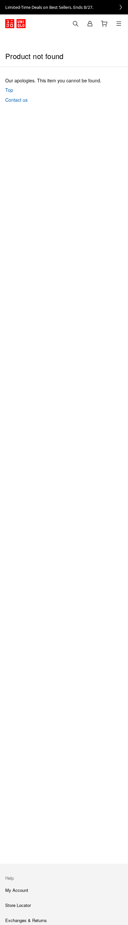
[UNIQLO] (15, 23)
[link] (64, 7)
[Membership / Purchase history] (90, 23)
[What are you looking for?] (75, 23)
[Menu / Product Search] (119, 23)
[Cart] (104, 23)
